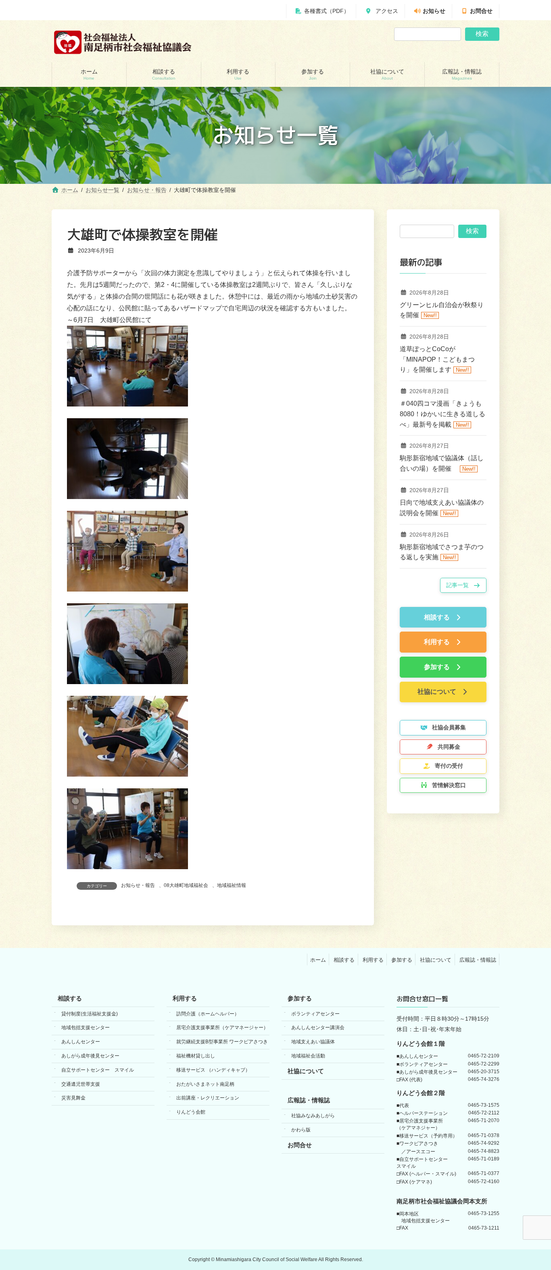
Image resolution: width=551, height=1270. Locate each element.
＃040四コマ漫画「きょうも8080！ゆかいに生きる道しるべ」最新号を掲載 (442, 414)
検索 (482, 33)
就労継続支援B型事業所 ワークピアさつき (222, 1042)
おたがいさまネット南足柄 (205, 1084)
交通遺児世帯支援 (80, 1084)
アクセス (386, 11)
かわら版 (301, 1130)
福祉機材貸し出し (195, 1056)
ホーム (318, 959)
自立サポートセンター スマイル (97, 1070)
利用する (373, 959)
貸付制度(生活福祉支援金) (89, 1013)
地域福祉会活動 (308, 1056)
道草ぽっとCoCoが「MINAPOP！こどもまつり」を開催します (437, 359)
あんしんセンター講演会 (317, 1027)
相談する (344, 959)
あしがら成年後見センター (90, 1056)
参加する (401, 959)
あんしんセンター (80, 1042)
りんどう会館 (190, 1112)
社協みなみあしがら (313, 1115)
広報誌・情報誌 (477, 959)
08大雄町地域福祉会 (186, 885)
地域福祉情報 (231, 885)
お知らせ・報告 (138, 885)
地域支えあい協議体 (313, 1042)
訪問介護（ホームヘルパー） (207, 1013)
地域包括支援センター (85, 1027)
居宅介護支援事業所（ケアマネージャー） (222, 1027)
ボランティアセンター (315, 1013)
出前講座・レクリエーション (207, 1098)
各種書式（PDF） (326, 11)
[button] (463, 585)
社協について (435, 959)
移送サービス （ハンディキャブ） (213, 1070)
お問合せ (481, 11)
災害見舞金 (73, 1098)
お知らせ (434, 11)
